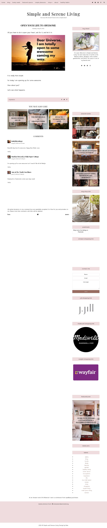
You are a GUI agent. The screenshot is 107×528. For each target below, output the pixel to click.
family (86, 463)
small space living (87, 490)
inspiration (12, 99)
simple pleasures (40, 2)
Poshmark (80, 232)
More (67, 214)
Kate (67, 525)
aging (86, 457)
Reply (9, 151)
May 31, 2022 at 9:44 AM (18, 143)
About (56, 2)
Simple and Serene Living (53, 14)
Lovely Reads (16, 2)
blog (8, 2)
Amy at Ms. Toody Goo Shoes (21, 172)
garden (87, 467)
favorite (87, 465)
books (87, 461)
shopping (87, 486)
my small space (86, 480)
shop (49, 2)
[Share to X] (64, 99)
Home (3, 2)
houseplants (86, 474)
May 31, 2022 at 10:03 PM (18, 158)
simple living (86, 488)
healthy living (87, 469)
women (87, 493)
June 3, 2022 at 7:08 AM (17, 174)
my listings (83, 230)
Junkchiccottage (17, 141)
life (87, 478)
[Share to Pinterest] (66, 99)
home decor (86, 471)
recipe (87, 482)
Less (9, 214)
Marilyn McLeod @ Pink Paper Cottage (25, 157)
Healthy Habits (65, 2)
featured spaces (27, 2)
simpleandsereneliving (61, 504)
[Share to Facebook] (61, 99)
